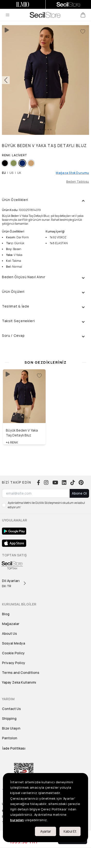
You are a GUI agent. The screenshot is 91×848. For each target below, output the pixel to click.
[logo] (45, 15)
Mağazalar (10, 623)
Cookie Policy (13, 653)
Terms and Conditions (20, 672)
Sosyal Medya (13, 643)
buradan (17, 820)
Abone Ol (79, 493)
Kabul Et (70, 831)
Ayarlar (45, 831)
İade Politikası (13, 748)
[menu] (7, 15)
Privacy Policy (13, 662)
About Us (9, 633)
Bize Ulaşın (11, 728)
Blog (5, 614)
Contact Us (11, 708)
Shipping (9, 718)
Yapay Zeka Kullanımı (19, 682)
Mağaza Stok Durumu (72, 173)
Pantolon (9, 738)
